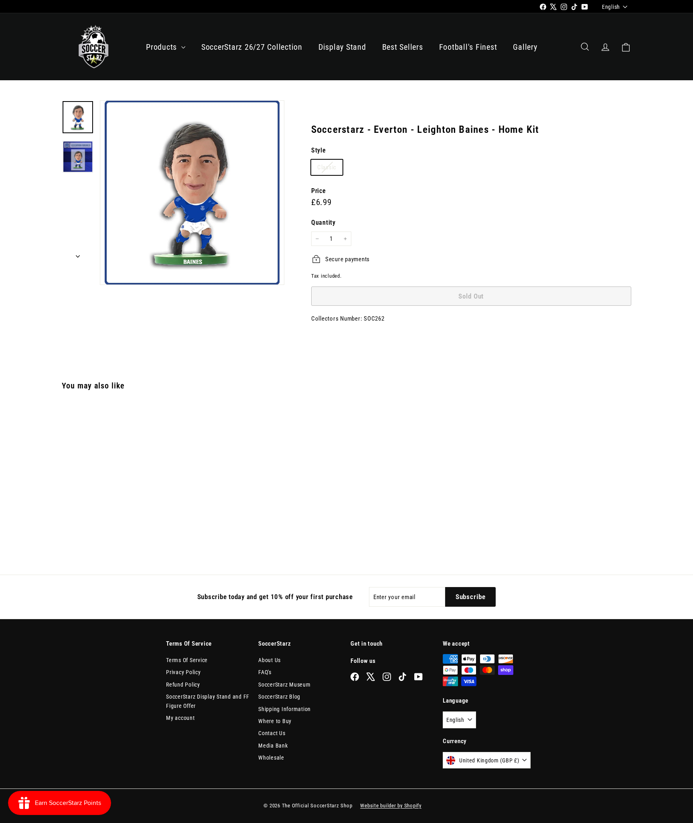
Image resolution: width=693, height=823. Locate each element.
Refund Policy (183, 684)
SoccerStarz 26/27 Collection (251, 47)
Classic (329, 167)
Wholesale (271, 757)
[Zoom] (192, 192)
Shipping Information (284, 709)
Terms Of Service (187, 660)
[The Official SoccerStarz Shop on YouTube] (418, 676)
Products (162, 47)
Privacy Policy (183, 672)
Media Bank (273, 745)
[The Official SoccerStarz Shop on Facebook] (355, 676)
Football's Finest (468, 47)
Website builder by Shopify (390, 806)
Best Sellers (402, 47)
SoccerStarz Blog (279, 696)
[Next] (78, 254)
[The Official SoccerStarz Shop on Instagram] (387, 676)
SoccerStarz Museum (284, 684)
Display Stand (342, 47)
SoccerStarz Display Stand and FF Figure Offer (207, 701)
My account (180, 718)
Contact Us (272, 733)
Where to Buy (275, 721)
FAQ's (265, 672)
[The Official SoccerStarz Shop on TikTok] (402, 676)
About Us (269, 660)
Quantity (323, 222)
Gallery (525, 47)
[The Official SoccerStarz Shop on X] (371, 676)
